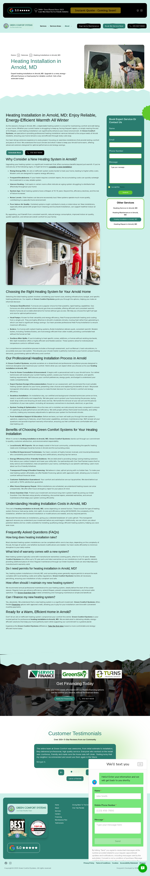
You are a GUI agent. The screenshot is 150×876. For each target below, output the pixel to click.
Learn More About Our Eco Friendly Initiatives (53, 12)
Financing (16, 604)
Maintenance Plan (61, 820)
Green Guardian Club (27, 593)
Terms (122, 187)
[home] (18, 26)
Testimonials (59, 823)
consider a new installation (60, 167)
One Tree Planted (78, 808)
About (67, 26)
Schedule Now (14, 153)
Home (57, 805)
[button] (43, 26)
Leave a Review (75, 779)
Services (24, 55)
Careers (57, 814)
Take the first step (56, 626)
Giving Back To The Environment (83, 805)
